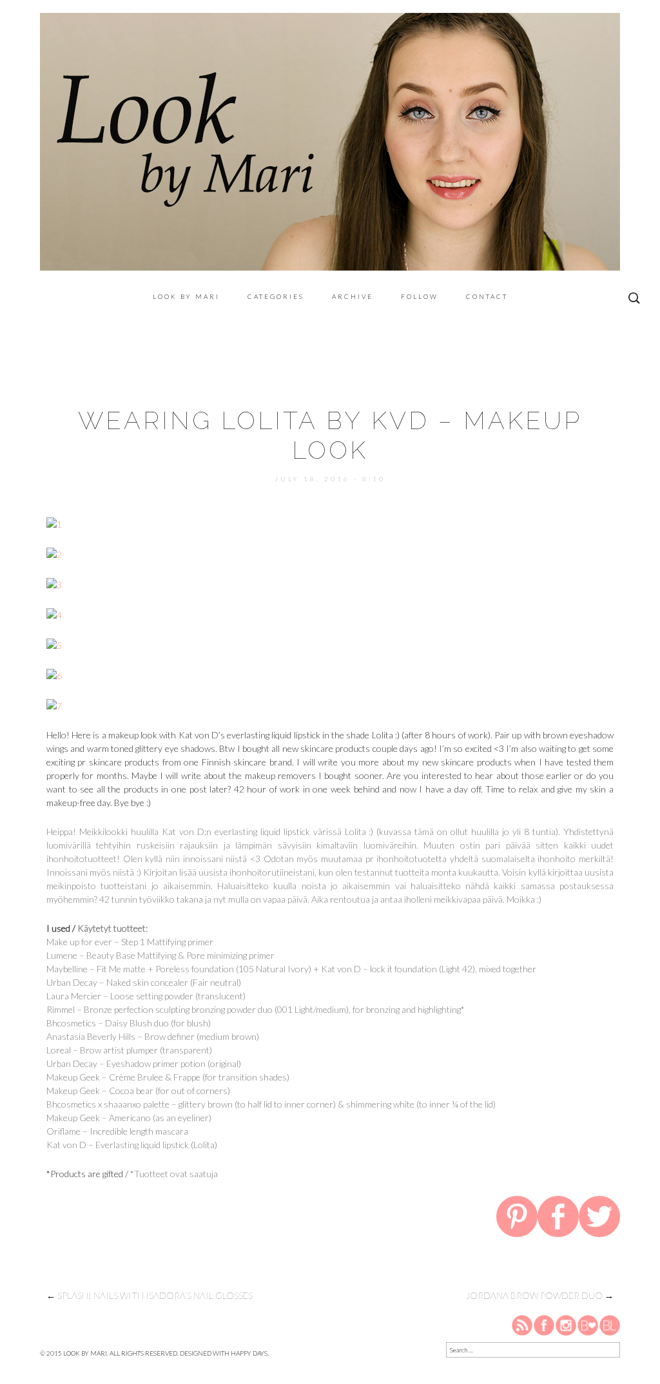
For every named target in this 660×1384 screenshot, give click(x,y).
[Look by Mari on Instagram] (566, 1325)
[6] (54, 674)
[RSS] (523, 1325)
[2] (54, 553)
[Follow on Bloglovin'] (588, 1325)
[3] (54, 583)
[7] (54, 704)
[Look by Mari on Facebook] (545, 1325)
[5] (54, 644)
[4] (54, 613)
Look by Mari (186, 296)
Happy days (249, 1353)
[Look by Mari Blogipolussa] (609, 1325)
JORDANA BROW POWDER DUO (540, 1295)
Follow (419, 296)
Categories (276, 296)
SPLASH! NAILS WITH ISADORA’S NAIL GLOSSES (149, 1295)
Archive (352, 296)
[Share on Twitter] (599, 1219)
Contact (487, 296)
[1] (54, 522)
